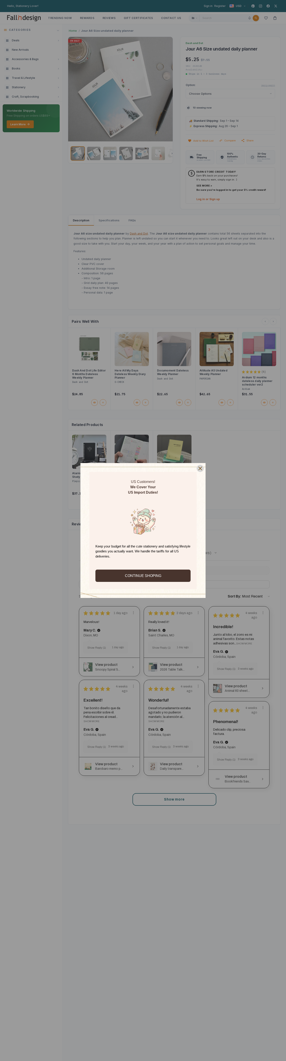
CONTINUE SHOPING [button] (143, 576)
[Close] (200, 468)
